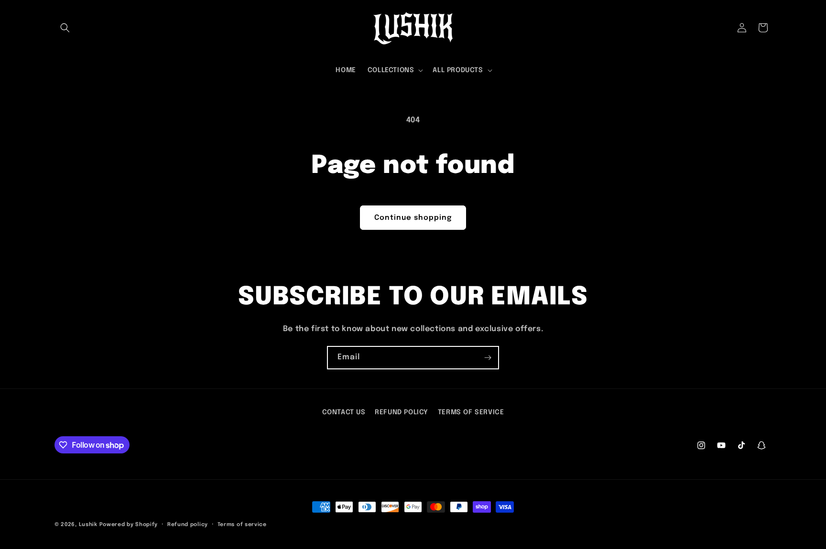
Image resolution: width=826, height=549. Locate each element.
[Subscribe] (487, 357)
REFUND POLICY (401, 412)
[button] (65, 27)
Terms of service (242, 524)
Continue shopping (413, 218)
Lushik (88, 524)
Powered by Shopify (128, 524)
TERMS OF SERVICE (471, 412)
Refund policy (187, 524)
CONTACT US (344, 412)
